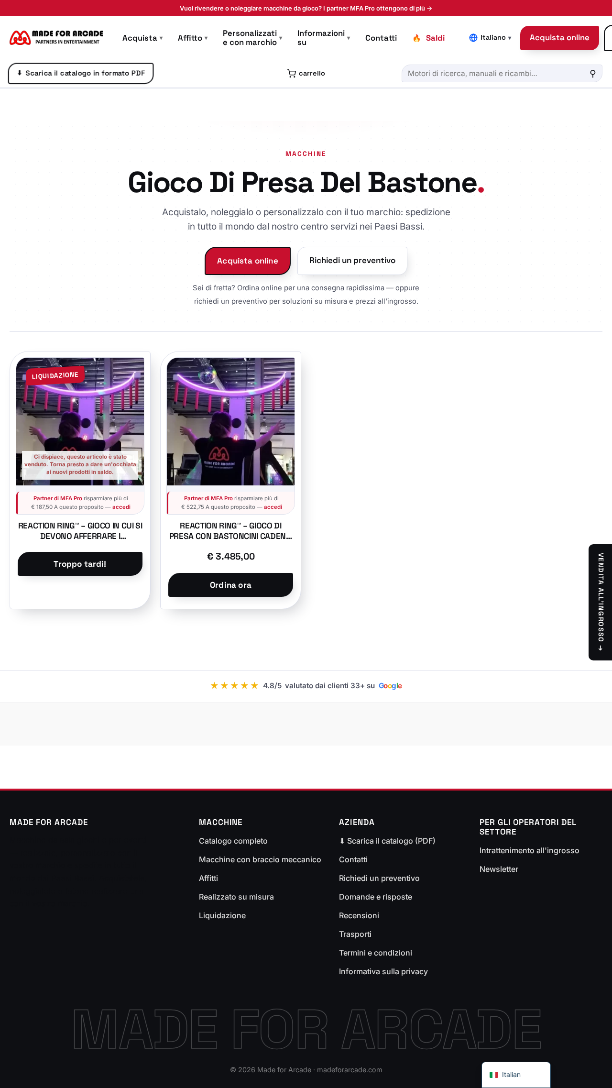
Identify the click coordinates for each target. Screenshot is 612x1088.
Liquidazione (222, 915)
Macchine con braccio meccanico (260, 859)
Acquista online (560, 38)
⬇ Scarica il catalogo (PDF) (387, 841)
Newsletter (499, 869)
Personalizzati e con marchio (252, 37)
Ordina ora (230, 585)
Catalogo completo (233, 841)
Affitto (193, 38)
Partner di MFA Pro (57, 498)
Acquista (142, 38)
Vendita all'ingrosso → (601, 602)
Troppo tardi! (80, 564)
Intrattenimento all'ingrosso (529, 850)
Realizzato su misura (236, 896)
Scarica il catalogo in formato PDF (80, 73)
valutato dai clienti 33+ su (306, 686)
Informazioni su (323, 37)
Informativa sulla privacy (383, 971)
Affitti (208, 878)
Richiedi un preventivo (352, 260)
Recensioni (359, 915)
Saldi (435, 38)
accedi (121, 507)
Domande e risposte (375, 896)
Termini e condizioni (375, 952)
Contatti (381, 38)
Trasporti (355, 934)
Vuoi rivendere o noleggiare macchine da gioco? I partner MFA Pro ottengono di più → (306, 8)
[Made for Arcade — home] (56, 38)
